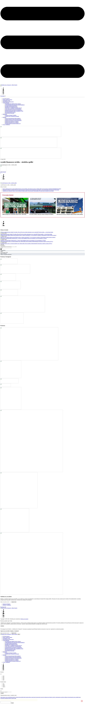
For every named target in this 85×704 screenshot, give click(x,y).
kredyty (14, 697)
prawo (7, 697)
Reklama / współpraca (7, 605)
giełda (22, 697)
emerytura (33, 697)
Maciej (3, 171)
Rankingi (4, 117)
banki (1, 697)
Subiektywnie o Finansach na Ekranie (12, 116)
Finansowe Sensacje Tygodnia (10, 115)
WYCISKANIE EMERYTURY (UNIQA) (13, 103)
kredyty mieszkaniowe (57, 697)
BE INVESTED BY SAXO (10, 112)
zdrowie (10, 698)
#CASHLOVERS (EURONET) (11, 105)
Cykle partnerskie (6, 102)
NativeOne (42, 216)
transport (6, 698)
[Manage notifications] (82, 701)
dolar (24, 697)
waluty (13, 698)
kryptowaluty (37, 697)
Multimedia (5, 114)
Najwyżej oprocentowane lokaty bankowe (13, 118)
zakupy (4, 697)
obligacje (66, 697)
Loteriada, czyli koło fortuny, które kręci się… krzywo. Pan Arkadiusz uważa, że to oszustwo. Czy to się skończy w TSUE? (23, 240)
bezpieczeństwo (29, 697)
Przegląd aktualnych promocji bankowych (12, 123)
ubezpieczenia (18, 697)
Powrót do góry (3, 606)
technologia (10, 697)
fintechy (51, 697)
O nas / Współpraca (6, 124)
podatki (77, 697)
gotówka (63, 697)
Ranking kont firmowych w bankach (12, 122)
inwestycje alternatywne (44, 697)
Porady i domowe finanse (7, 99)
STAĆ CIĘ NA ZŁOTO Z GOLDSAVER (13, 646)
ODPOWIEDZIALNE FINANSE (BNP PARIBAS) (15, 104)
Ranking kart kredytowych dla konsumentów (13, 120)
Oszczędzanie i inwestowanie (8, 101)
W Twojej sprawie (6, 98)
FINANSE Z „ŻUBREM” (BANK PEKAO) (13, 107)
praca (75, 697)
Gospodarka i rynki (6, 100)
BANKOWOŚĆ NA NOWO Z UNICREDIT (13, 110)
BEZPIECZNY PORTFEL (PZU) (11, 106)
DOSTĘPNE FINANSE (9, 113)
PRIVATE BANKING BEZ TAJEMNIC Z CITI (14, 111)
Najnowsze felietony (6, 603)
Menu (19, 634)
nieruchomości (71, 697)
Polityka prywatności (24, 618)
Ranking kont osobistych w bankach (11, 121)
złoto (15, 698)
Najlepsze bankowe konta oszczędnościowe (13, 119)
